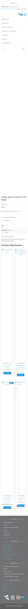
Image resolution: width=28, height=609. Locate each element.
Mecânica (4, 39)
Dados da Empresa (7, 544)
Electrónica (5, 23)
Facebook (5, 537)
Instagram (10, 537)
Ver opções (7, 373)
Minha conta (6, 583)
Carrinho (5, 586)
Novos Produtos (6, 43)
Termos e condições (7, 547)
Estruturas (4, 35)
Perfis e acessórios (7, 27)
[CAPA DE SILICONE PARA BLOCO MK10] (3, 49)
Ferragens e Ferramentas (9, 31)
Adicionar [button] (21, 374)
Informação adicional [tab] (9, 217)
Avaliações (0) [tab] (7, 220)
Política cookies (6, 551)
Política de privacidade (8, 549)
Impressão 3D (5, 19)
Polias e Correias (17, 211)
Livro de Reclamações (8, 558)
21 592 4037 (6, 525)
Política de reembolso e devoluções (10, 554)
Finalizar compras (7, 588)
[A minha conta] (16, 15)
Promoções (5, 590)
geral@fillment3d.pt (7, 532)
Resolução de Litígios (7, 556)
